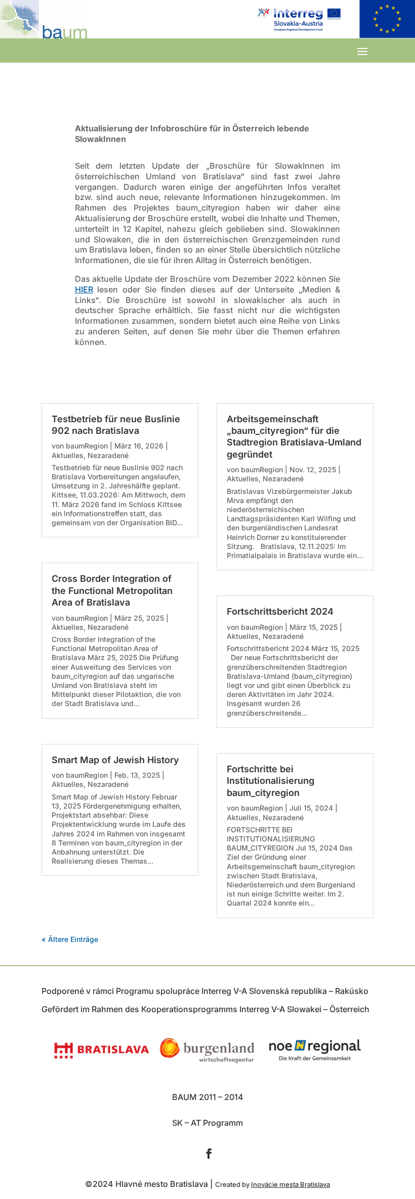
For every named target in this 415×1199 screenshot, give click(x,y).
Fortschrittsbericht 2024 (280, 611)
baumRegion (87, 445)
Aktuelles (68, 455)
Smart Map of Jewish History (115, 760)
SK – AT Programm (207, 1123)
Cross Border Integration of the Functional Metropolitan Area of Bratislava (112, 590)
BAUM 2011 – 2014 (207, 1097)
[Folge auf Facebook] (209, 1153)
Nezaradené (108, 455)
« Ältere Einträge (70, 939)
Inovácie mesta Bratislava (290, 1184)
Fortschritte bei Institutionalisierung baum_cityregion (270, 781)
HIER (84, 289)
